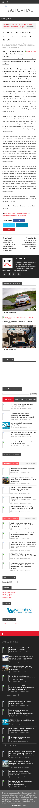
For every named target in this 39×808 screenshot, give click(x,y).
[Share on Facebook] (19, 220)
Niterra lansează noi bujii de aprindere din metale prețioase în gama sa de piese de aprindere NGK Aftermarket (22, 753)
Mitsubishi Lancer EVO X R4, (12, 45)
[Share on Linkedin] (22, 225)
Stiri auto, (16, 47)
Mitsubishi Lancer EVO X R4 (15, 24)
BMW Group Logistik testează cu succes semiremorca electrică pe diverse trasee (20, 772)
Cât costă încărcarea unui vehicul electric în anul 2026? (22, 405)
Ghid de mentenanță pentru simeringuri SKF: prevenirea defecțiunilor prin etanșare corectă (22, 415)
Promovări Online (7, 596)
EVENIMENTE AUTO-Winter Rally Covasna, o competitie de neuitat (21, 507)
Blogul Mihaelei (7, 594)
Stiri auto (22, 26)
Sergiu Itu (15, 26)
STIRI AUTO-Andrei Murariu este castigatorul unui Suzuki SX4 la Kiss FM (23, 555)
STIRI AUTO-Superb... (9, 312)
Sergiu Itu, (10, 47)
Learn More (16, 806)
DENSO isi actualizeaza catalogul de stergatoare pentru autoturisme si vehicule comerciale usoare (21, 658)
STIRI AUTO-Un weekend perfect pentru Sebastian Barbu (17, 36)
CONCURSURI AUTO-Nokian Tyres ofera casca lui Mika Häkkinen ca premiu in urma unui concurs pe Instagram (22, 565)
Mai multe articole (30, 463)
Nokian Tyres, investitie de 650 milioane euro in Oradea (19, 648)
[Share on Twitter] (9, 225)
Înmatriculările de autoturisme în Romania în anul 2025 (22, 442)
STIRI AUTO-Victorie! (9, 349)
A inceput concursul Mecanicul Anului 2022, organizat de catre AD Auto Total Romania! (22, 534)
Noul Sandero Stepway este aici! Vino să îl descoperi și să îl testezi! (23, 433)
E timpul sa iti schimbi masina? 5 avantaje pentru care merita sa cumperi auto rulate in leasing (22, 677)
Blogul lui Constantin (9, 592)
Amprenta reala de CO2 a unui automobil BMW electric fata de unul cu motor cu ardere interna (21, 687)
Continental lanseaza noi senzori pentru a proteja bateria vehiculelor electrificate (21, 763)
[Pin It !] (9, 230)
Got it (25, 806)
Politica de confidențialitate (11, 624)
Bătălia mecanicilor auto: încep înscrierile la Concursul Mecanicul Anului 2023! (21, 524)
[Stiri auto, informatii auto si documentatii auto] (19, 10)
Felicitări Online (7, 597)
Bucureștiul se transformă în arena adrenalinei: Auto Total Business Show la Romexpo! (23, 479)
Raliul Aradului (28, 24)
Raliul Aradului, (25, 45)
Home (5, 24)
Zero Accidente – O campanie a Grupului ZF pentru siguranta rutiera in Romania (23, 498)
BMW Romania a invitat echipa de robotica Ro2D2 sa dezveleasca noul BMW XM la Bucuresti (21, 782)
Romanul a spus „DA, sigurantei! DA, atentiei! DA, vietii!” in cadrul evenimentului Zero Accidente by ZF (22, 489)
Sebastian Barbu (8, 26)
